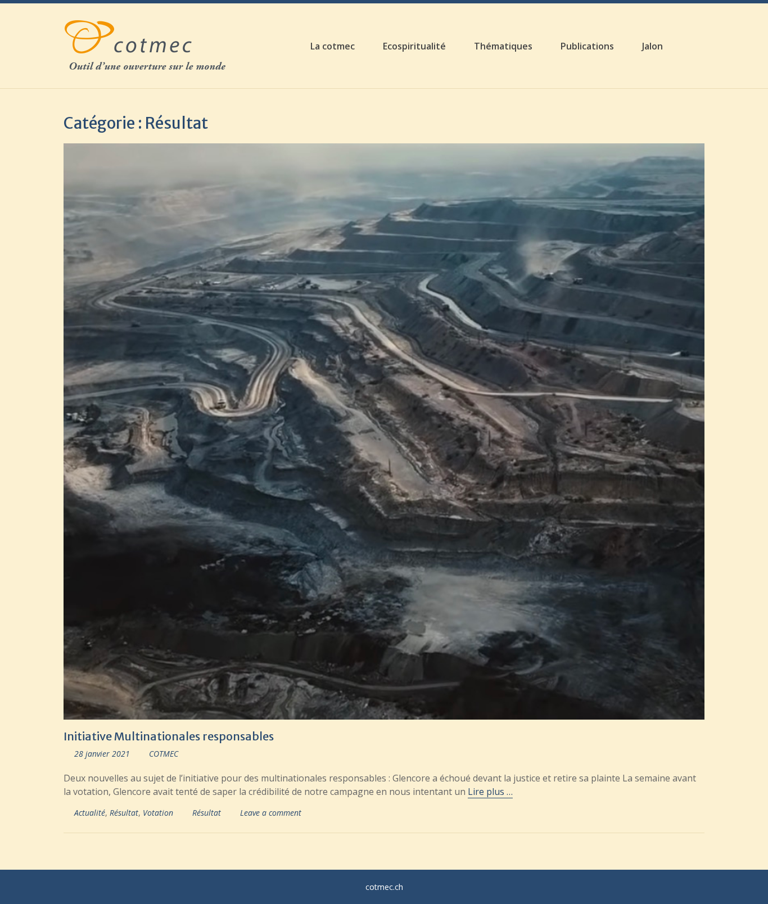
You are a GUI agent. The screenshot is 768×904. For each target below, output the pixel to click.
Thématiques (503, 46)
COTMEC (163, 753)
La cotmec (332, 46)
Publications (587, 46)
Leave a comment (270, 812)
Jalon (652, 46)
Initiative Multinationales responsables (169, 736)
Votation (158, 812)
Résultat (124, 812)
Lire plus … (490, 791)
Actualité (89, 812)
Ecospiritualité (414, 46)
